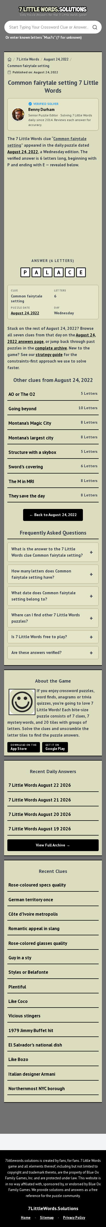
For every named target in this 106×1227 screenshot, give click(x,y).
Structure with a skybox (53, 452)
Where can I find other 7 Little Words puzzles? (45, 618)
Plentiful (17, 987)
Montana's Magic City (53, 423)
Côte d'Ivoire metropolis (33, 914)
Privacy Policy (74, 1217)
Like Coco (18, 1001)
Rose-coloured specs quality (37, 885)
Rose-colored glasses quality (37, 943)
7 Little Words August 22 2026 (39, 785)
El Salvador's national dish (35, 1045)
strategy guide (49, 354)
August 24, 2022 (56, 59)
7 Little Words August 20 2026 (39, 814)
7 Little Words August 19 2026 (39, 829)
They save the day (53, 496)
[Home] (9, 59)
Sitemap (47, 1217)
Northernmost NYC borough (36, 1089)
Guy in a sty (19, 958)
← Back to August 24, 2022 (53, 514)
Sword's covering (53, 466)
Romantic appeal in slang (34, 928)
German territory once (30, 900)
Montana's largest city (53, 438)
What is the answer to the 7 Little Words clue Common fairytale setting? (47, 552)
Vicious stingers (24, 1016)
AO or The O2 (53, 394)
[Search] (94, 27)
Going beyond (53, 408)
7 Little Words (27, 59)
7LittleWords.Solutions (53, 1208)
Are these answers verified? (36, 652)
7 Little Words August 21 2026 (39, 800)
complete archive (51, 348)
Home (25, 1217)
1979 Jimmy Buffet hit (30, 1030)
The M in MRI (53, 481)
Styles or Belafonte (28, 972)
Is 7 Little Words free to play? (39, 636)
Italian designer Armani (31, 1074)
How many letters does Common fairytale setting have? (41, 574)
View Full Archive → (53, 845)
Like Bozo (18, 1059)
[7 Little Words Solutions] (53, 11)
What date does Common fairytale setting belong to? (43, 596)
